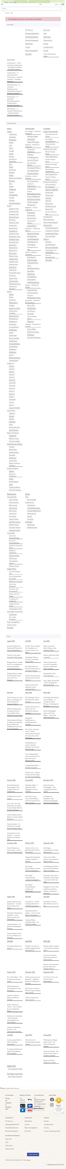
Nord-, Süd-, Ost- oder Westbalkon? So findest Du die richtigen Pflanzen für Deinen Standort (14, 807)
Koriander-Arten (14, 242)
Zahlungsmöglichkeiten (32, 33)
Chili (10, 145)
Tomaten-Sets (49, 195)
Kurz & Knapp (31, 499)
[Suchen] (63, 8)
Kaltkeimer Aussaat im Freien (15, 547)
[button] (45, 4)
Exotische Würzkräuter (34, 337)
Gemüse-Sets (49, 192)
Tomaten (11, 192)
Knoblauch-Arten (14, 239)
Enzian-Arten (13, 225)
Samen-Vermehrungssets (50, 222)
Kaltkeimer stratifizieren (12, 552)
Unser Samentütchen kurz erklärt (15, 577)
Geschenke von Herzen (52, 231)
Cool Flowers (31, 311)
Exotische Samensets (15, 490)
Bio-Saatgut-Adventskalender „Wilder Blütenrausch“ (50, 850)
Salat (10, 184)
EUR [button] (38, 4)
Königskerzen (13, 321)
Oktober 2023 (11, 1066)
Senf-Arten (12, 275)
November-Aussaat (14, 527)
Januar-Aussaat (13, 499)
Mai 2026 (10, 692)
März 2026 (46, 692)
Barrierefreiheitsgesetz (31, 40)
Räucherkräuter (31, 218)
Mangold (11, 172)
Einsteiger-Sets (47, 217)
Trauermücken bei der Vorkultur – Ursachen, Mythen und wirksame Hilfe (13, 836)
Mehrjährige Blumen (33, 268)
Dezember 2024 (30, 972)
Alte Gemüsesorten (32, 181)
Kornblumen (12, 324)
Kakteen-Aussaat (14, 566)
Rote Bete (12, 181)
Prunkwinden (13, 335)
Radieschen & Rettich (15, 178)
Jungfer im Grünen (14, 308)
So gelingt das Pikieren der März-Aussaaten (32, 766)
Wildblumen (12, 352)
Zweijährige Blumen (33, 282)
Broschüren (48, 260)
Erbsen (11, 148)
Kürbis (11, 167)
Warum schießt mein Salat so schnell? (51, 656)
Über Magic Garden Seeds (15, 611)
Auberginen (12, 137)
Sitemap (45, 50)
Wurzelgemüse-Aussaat (13, 562)
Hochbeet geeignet (32, 202)
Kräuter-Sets (49, 203)
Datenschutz (47, 37)
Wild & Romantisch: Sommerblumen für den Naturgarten (14, 988)
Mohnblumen (13, 330)
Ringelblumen (13, 341)
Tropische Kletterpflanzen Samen (34, 296)
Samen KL (12, 385)
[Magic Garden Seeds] (10, 4)
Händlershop (29, 44)
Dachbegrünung (31, 236)
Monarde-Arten (13, 256)
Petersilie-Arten (13, 261)
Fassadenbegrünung (33, 239)
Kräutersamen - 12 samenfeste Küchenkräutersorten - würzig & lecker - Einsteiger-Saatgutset (13, 101)
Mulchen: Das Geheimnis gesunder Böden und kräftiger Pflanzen (50, 967)
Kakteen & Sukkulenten (12, 475)
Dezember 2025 (48, 780)
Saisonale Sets (47, 225)
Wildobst (11, 419)
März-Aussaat (13, 505)
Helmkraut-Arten (14, 234)
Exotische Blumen (32, 293)
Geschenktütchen (50, 244)
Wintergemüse (31, 205)
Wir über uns (29, 30)
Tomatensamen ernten (15, 609)
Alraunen (11, 447)
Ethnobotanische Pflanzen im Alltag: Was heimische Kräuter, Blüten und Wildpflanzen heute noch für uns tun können (14, 724)
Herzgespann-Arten (14, 236)
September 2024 (48, 972)
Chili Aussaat (13, 558)
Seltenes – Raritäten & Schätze (31, 286)
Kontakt (45, 44)
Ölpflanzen (30, 321)
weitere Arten (13, 460)
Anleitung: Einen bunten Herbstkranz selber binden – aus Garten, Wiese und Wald (51, 879)
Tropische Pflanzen (14, 487)
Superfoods (30, 314)
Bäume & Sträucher (13, 433)
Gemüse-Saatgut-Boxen (50, 160)
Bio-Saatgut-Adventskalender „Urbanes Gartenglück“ (32, 878)
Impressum (46, 30)
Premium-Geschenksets (50, 182)
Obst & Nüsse (11, 410)
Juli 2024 (10, 1035)
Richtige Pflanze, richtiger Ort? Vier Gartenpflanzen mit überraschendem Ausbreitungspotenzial (14, 665)
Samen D (11, 374)
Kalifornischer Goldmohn (13, 312)
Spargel (11, 186)
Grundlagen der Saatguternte (13, 600)
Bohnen (11, 142)
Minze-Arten (12, 253)
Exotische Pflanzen (12, 468)
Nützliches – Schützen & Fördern (32, 230)
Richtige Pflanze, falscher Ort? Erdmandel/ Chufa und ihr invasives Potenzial (14, 677)
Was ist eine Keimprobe (12, 585)
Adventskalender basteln (50, 145)
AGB (45, 33)
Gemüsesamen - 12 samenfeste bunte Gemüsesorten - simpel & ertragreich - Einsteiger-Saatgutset (14, 77)
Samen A (11, 366)
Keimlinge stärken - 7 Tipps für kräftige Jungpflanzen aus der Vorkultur (31, 788)
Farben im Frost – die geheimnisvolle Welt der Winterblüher (32, 850)
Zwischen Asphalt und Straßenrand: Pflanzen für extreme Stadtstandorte (14, 648)
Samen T (11, 405)
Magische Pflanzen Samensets (14, 464)
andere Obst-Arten (14, 427)
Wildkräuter (30, 335)
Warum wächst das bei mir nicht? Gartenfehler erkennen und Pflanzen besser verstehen (50, 665)
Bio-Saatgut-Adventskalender (50, 140)
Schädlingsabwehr (32, 242)
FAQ (26, 497)
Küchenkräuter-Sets (15, 284)
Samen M (12, 388)
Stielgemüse (12, 189)
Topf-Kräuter (31, 139)
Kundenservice (29, 502)
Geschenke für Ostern (51, 233)
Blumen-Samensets (14, 357)
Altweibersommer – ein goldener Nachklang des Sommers (14, 926)
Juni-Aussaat (12, 513)
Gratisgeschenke (48, 47)
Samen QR (12, 399)
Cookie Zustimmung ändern (49, 55)
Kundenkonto (31, 505)
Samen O (11, 394)
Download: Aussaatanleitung (14, 542)
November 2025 (12, 843)
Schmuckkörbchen (14, 344)
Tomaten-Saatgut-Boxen (50, 178)
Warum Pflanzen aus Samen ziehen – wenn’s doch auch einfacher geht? (14, 850)
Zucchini (11, 197)
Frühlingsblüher (31, 277)
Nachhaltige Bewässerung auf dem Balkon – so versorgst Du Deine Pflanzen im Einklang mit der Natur (51, 702)
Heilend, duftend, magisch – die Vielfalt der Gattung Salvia (51, 948)
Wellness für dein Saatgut (14, 595)
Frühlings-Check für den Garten (14, 797)
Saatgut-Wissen (11, 569)
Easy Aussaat (11, 59)
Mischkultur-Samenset (33, 199)
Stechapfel (12, 455)
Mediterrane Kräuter (33, 332)
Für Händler (28, 522)
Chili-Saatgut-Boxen (51, 156)
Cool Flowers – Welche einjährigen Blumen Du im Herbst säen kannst (32, 904)
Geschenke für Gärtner (50, 149)
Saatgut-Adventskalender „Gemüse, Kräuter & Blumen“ (32, 859)
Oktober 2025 (29, 843)
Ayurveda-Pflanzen (32, 160)
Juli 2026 (28, 641)
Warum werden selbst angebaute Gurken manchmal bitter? (31, 687)
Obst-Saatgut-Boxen (51, 174)
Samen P (11, 396)
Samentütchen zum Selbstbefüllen (51, 251)
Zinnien (11, 355)
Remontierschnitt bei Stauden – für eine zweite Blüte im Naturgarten (32, 913)
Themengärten (31, 279)
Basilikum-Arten (14, 214)
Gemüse (9, 131)
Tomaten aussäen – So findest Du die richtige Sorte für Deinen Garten (14, 826)
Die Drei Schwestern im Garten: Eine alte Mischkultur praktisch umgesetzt (32, 710)
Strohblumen (12, 349)
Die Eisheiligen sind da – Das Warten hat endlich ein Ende (32, 700)
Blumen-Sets (49, 209)
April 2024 (28, 1035)
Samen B (11, 369)
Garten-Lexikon (11, 625)
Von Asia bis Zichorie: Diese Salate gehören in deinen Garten (50, 957)
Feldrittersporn (13, 302)
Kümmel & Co (13, 248)
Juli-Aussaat (12, 516)
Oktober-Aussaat (14, 525)
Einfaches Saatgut (32, 136)
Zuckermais (12, 170)
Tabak (11, 484)
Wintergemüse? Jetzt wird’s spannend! (49, 674)
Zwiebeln (11, 200)
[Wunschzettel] (49, 4)
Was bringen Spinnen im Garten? (14, 947)
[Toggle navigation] (2, 4)
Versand (28, 1160)
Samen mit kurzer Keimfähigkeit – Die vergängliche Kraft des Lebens (50, 788)
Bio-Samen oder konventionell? (14, 590)
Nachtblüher (30, 271)
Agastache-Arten (14, 209)
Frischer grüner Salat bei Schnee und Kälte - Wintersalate (14, 1042)
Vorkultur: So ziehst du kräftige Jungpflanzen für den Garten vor (32, 948)
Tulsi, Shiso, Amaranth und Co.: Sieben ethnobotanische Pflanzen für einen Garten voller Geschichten (32, 734)
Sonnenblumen (13, 346)
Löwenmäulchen (14, 327)
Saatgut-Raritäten (32, 290)
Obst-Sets (48, 201)
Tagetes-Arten (13, 278)
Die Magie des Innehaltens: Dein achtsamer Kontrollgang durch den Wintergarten (50, 800)
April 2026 (28, 692)
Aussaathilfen (11, 533)
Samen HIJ (12, 383)
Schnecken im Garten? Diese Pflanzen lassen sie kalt (50, 904)
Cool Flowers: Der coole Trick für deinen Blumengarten (50, 979)
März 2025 (46, 941)
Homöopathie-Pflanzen (34, 168)
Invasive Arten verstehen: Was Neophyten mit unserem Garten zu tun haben (32, 649)
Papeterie (46, 239)
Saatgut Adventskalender (50, 131)
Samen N (11, 391)
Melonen (11, 416)
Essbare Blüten (31, 329)
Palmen (11, 479)
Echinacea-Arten (14, 222)
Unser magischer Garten (15, 1069)
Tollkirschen (12, 458)
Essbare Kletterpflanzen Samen (34, 192)
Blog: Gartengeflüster (31, 50)
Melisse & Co (13, 250)
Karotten (11, 156)
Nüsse (11, 424)
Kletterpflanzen (13, 319)
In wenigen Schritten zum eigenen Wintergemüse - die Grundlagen (14, 1051)
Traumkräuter (31, 212)
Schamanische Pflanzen (31, 222)
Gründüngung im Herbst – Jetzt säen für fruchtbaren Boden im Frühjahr (51, 868)
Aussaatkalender (12, 497)
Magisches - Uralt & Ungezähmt (31, 208)
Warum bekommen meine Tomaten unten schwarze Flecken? (32, 678)
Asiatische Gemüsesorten (31, 185)
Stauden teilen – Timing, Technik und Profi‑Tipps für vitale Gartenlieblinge (32, 775)
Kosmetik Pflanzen (32, 173)
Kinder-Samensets (48, 219)
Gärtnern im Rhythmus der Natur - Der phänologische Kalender (14, 1029)
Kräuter (9, 206)
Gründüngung (31, 244)
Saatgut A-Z (10, 363)
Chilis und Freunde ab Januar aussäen (31, 999)
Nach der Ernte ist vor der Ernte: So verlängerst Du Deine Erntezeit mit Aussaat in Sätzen (14, 701)
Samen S (11, 402)
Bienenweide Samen (33, 233)
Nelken (11, 332)
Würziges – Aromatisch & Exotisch (33, 325)
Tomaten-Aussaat (14, 555)
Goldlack (11, 305)
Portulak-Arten (13, 264)
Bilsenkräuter (13, 449)
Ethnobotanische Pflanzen (14, 444)
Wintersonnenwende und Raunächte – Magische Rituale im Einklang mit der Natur (32, 980)
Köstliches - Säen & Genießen (31, 177)
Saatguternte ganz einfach (14, 605)
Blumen (9, 291)
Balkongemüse (31, 189)
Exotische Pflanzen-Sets (51, 213)
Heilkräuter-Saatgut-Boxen (51, 165)
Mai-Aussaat (12, 511)
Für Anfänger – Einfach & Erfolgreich (33, 132)
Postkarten (48, 242)
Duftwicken (12, 300)
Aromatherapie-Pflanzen (31, 164)
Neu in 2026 (30, 305)
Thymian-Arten (13, 281)
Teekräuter (30, 154)
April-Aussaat (13, 508)
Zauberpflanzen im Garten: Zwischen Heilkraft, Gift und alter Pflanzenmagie (32, 746)
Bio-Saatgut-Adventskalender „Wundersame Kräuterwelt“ (30, 888)
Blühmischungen (32, 260)
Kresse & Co (13, 245)
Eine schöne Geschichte (12, 618)
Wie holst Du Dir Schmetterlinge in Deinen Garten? (32, 1042)
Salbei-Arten (12, 270)
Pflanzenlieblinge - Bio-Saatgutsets (50, 186)
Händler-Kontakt (32, 527)
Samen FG (12, 380)
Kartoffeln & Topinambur (13, 160)
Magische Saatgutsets (51, 189)
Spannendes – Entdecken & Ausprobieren (32, 301)
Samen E (11, 377)
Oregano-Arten (13, 259)
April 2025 (28, 941)
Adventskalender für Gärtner (51, 135)
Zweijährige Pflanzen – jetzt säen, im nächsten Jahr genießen (32, 659)
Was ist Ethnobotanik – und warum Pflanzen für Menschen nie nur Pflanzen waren (32, 757)
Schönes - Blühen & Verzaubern (31, 253)
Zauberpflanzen (31, 226)
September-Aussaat (14, 522)
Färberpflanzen (31, 308)
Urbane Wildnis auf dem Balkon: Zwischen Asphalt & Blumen (15, 817)
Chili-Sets (48, 198)
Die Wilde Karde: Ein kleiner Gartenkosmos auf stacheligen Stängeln (32, 669)
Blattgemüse (12, 140)
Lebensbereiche (13, 360)
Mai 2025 (10, 941)
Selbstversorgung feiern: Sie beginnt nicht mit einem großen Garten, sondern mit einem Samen (14, 712)
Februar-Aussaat (14, 502)
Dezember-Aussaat (14, 530)
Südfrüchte (12, 421)
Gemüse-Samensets (14, 203)
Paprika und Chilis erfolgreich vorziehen (49, 1061)
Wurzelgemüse (13, 195)
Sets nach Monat (50, 236)
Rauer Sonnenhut (14, 338)
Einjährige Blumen (32, 263)
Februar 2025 (11, 972)
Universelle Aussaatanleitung (14, 537)
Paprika (11, 175)
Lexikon (27, 47)
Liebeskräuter (31, 215)
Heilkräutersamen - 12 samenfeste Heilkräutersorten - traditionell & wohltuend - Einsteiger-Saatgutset (14, 89)
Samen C (11, 371)
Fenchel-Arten (13, 228)
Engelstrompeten (14, 452)
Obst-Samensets (13, 430)
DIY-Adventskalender (51, 247)
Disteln (11, 297)
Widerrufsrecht (47, 40)
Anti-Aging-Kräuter (33, 170)
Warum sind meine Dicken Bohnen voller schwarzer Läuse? (49, 648)
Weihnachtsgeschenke (51, 228)
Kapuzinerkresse (14, 316)
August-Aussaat (13, 519)
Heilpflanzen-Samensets (13, 288)
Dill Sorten (12, 220)
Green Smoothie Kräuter (32, 317)
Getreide (11, 151)
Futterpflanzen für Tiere (32, 248)
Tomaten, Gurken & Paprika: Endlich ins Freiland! (13, 998)
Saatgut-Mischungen (33, 142)
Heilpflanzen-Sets (50, 206)
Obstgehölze (12, 435)
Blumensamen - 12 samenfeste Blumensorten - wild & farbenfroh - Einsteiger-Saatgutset (14, 112)
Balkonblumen (31, 257)
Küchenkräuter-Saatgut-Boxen (49, 170)
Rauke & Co (12, 267)
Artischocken (13, 134)
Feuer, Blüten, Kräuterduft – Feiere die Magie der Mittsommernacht (51, 683)
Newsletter (28, 54)
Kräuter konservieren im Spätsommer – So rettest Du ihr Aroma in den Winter (14, 905)
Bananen (11, 471)
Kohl (10, 164)
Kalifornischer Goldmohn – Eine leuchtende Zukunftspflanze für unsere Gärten (14, 1019)
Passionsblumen (13, 481)
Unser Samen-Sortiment (15, 1076)
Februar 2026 (11, 780)
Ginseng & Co (13, 231)
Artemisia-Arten (14, 211)
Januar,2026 (29, 780)
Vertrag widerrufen (33, 1154)
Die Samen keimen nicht (14, 572)
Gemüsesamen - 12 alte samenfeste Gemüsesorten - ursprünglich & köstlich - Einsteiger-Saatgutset (14, 66)
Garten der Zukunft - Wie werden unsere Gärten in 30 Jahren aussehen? (50, 1053)
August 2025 (11, 897)
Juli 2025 (28, 897)
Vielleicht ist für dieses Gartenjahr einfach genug (14, 656)
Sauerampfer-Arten (14, 273)
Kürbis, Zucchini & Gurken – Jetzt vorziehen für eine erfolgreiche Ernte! (14, 1008)
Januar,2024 (47, 1035)
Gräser (29, 265)
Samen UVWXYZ (14, 408)
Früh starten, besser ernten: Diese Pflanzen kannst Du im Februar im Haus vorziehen (32, 800)
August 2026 (11, 641)
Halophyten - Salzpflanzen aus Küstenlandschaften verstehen (31, 721)
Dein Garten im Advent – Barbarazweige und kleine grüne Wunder (32, 990)
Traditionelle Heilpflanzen (31, 151)
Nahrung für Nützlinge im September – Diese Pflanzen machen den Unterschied (14, 916)
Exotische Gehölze (14, 441)
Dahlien (11, 294)
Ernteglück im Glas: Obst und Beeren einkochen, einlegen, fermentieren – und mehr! (50, 890)
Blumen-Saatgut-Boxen (50, 153)
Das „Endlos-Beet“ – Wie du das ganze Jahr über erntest (14, 979)
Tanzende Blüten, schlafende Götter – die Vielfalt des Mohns (32, 922)
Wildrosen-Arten (14, 438)
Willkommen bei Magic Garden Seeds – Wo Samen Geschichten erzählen (50, 1043)
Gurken (11, 153)
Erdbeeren (12, 413)
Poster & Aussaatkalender (50, 256)
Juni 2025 (46, 897)
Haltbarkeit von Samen (15, 581)
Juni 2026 (46, 641)
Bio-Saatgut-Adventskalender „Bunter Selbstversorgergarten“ (32, 868)
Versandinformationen (31, 37)
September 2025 (48, 843)
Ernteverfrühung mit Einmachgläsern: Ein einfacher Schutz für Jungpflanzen (13, 788)
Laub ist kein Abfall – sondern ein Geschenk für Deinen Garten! (50, 859)
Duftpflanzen (31, 274)
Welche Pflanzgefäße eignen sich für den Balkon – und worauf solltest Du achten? (49, 714)
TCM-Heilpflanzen (32, 157)
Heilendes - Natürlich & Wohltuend (32, 146)
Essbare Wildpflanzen (33, 196)
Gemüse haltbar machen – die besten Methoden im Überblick (14, 936)
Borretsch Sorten (14, 217)
